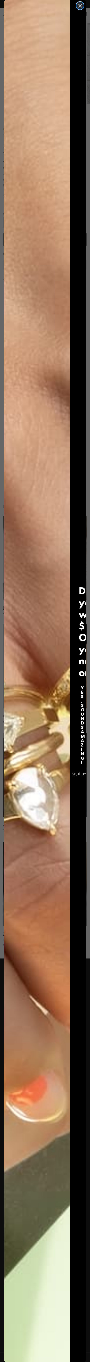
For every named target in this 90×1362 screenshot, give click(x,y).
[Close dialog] (80, 5)
